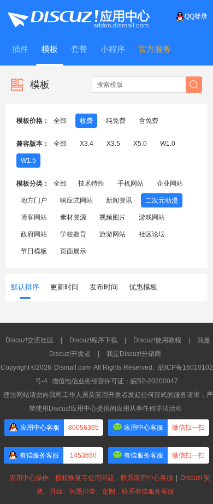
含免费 (148, 120)
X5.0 (140, 143)
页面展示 (73, 251)
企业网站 (170, 183)
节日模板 (34, 251)
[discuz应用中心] (78, 16)
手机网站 (130, 183)
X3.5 (113, 143)
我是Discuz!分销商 (133, 354)
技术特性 (91, 183)
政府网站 (34, 234)
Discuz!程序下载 (93, 340)
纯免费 (116, 120)
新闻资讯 (119, 200)
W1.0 (167, 143)
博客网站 (34, 217)
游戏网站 (152, 217)
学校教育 (73, 234)
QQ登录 (196, 16)
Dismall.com (72, 367)
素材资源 (73, 217)
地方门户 (34, 200)
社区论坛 (152, 234)
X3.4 (86, 143)
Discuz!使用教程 (157, 340)
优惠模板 (143, 287)
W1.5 (28, 160)
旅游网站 (112, 234)
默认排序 (25, 287)
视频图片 (112, 217)
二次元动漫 (161, 200)
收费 (86, 120)
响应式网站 (76, 200)
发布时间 (104, 287)
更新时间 (64, 287)
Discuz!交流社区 (29, 340)
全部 (60, 120)
